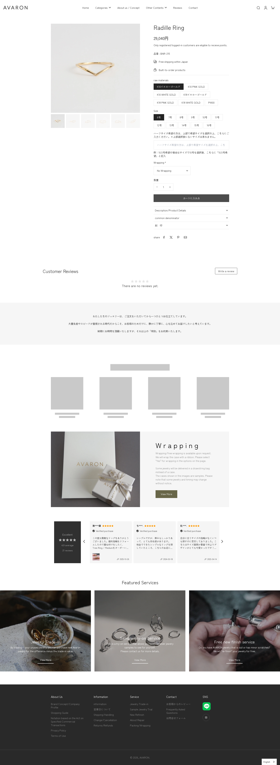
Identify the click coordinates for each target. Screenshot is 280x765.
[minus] (157, 187)
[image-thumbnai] (58, 121)
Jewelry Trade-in (139, 704)
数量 (156, 180)
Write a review (226, 271)
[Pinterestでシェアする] (178, 237)
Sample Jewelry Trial (141, 709)
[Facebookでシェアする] (164, 237)
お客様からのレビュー (178, 704)
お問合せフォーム (176, 718)
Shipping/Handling (104, 714)
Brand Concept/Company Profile (65, 705)
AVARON (144, 757)
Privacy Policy (58, 730)
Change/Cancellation (105, 720)
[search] (258, 7)
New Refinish (137, 714)
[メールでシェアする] (185, 237)
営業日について (102, 709)
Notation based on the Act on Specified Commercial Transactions (67, 721)
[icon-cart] (272, 7)
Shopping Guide (59, 712)
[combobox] (269, 762)
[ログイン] (265, 7)
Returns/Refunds (103, 725)
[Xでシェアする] (171, 237)
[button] (191, 198)
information (100, 704)
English (266, 761)
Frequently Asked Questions (175, 711)
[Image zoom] (95, 68)
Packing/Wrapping (140, 725)
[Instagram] (206, 717)
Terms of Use (58, 735)
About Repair (137, 720)
